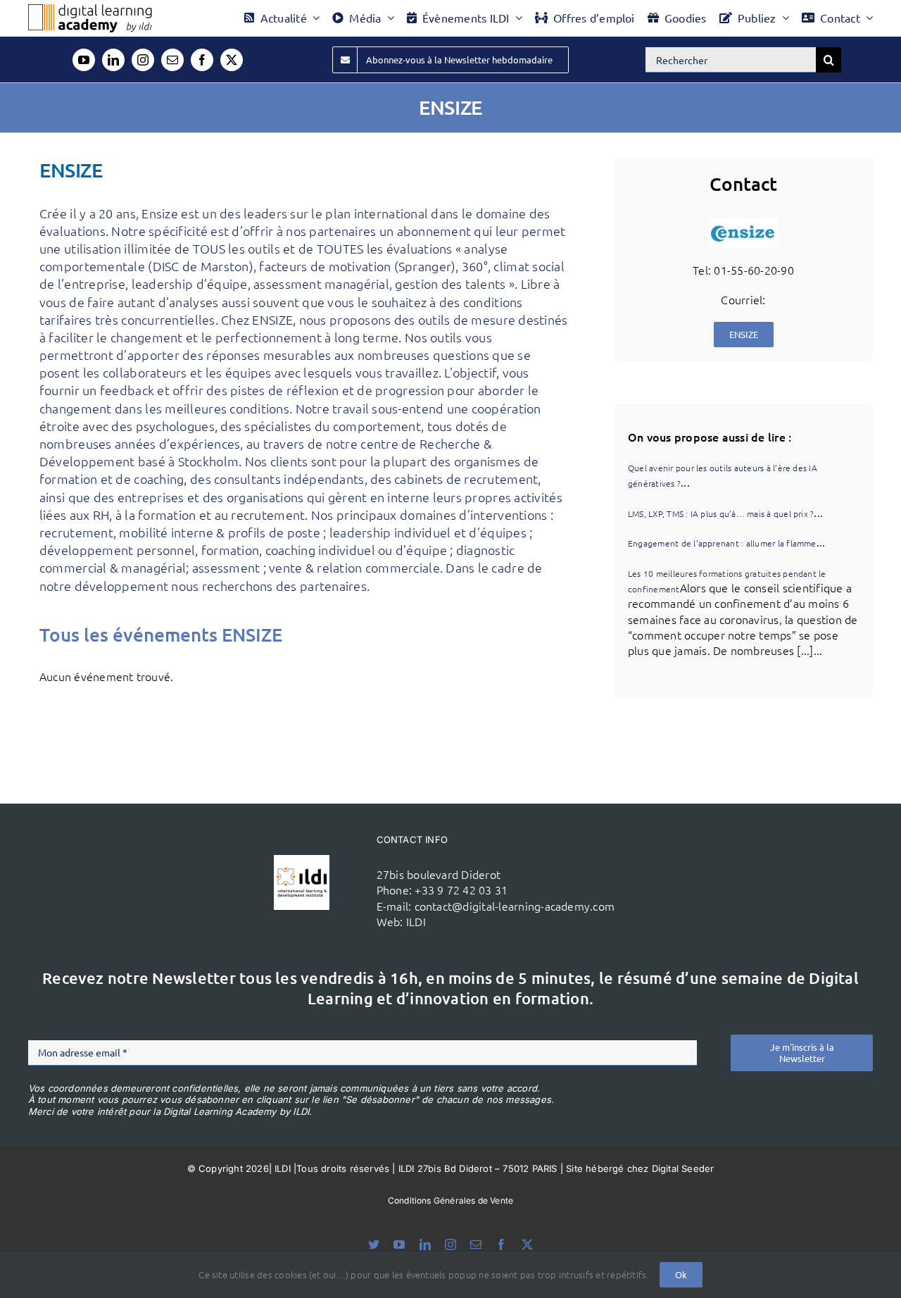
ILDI (416, 921)
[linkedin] (113, 60)
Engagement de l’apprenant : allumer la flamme (722, 543)
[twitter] (231, 60)
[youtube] (84, 60)
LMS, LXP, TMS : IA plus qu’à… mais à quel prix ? (721, 513)
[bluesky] (373, 1244)
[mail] (172, 60)
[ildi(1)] (301, 860)
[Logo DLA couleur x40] (90, 10)
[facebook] (202, 60)
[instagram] (143, 60)
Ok (681, 1274)
